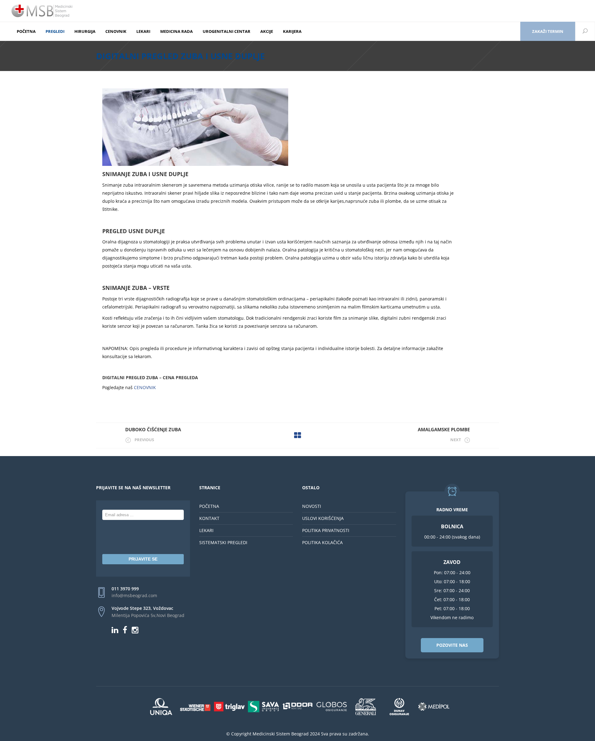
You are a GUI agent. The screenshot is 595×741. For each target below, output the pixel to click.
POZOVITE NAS (452, 645)
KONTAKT (209, 518)
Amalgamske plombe (444, 429)
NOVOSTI (311, 506)
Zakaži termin (547, 31)
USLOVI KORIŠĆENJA (323, 518)
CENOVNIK (144, 387)
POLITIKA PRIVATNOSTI (325, 530)
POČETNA (209, 506)
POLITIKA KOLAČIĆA (322, 542)
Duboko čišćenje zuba (153, 429)
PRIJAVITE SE (143, 559)
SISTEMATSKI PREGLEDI (223, 542)
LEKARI (206, 530)
